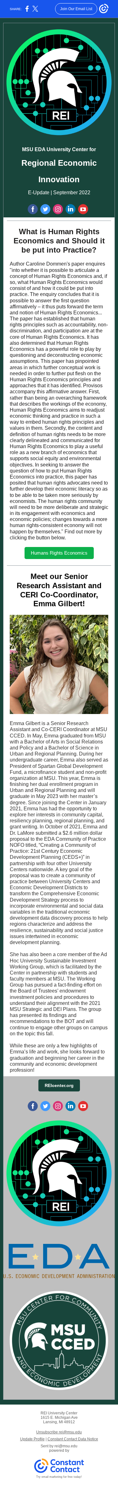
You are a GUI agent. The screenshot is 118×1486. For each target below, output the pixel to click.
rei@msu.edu (65, 1446)
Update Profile (32, 1439)
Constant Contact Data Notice (73, 1439)
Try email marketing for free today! (59, 1476)
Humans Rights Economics (59, 553)
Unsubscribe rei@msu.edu (59, 1432)
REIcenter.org (59, 1085)
